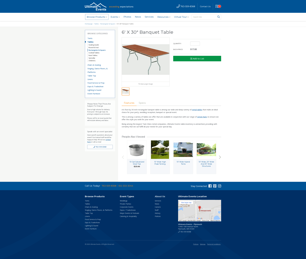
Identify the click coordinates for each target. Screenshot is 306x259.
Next (220, 157)
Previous (123, 157)
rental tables (197, 109)
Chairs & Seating (94, 65)
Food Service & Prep (95, 83)
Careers (158, 207)
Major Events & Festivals (129, 213)
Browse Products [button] (96, 17)
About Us (160, 196)
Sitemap (202, 244)
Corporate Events (126, 207)
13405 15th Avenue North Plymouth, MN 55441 (190, 226)
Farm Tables (93, 55)
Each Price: (178, 49)
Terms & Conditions (214, 244)
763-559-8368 (100, 147)
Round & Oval (93, 47)
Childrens (92, 61)
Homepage (89, 24)
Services (149, 17)
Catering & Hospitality (128, 216)
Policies (158, 216)
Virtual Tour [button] (180, 17)
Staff (156, 210)
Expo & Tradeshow (95, 86)
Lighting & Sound (94, 90)
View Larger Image (146, 84)
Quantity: (177, 43)
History (157, 213)
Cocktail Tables (94, 53)
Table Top (91, 75)
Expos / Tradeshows (128, 210)
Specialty (92, 58)
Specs (142, 102)
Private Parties (125, 204)
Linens (90, 79)
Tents (89, 38)
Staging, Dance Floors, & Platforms (97, 70)
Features (129, 102)
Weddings (123, 201)
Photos (127, 17)
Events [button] (115, 17)
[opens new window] (199, 210)
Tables (96, 24)
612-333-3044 (126, 186)
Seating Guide (94, 45)
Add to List (198, 58)
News (138, 17)
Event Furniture (93, 93)
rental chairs (202, 117)
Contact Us (205, 6)
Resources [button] (163, 17)
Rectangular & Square (107, 24)
